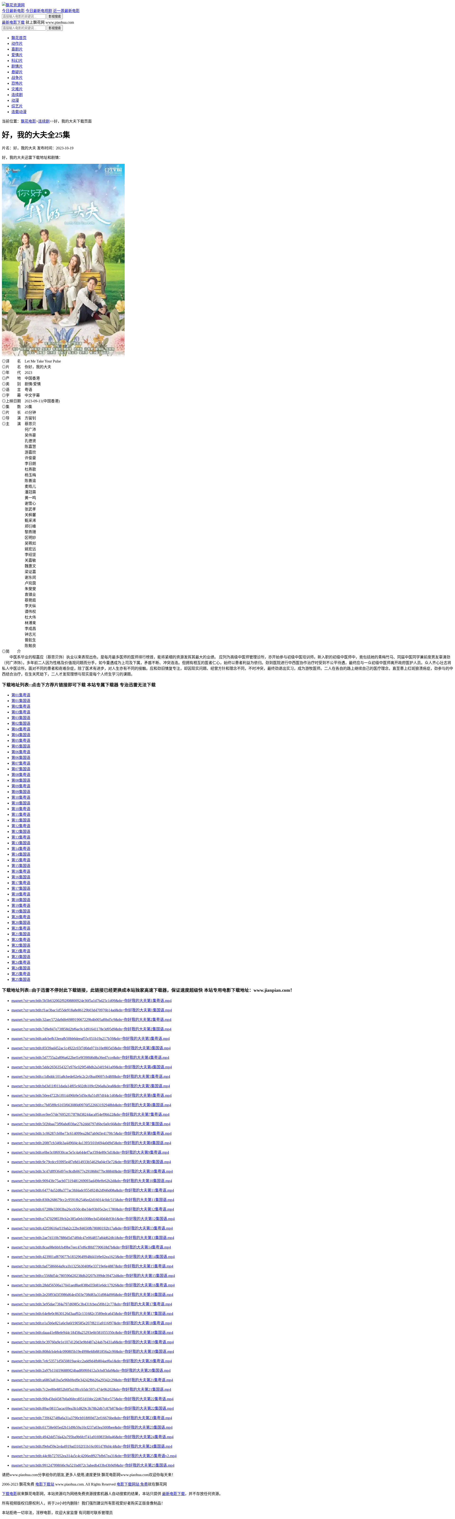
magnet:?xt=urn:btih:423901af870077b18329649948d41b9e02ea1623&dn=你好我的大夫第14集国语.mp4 (93, 1257)
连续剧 (17, 95)
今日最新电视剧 (39, 11)
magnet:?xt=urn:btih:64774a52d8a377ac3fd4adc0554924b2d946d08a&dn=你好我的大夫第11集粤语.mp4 (92, 1190)
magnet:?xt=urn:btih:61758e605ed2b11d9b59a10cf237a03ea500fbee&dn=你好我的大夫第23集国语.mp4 (92, 1427)
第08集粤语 (20, 775)
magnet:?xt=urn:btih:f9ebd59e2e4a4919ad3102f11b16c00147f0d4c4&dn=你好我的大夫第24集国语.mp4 (91, 1446)
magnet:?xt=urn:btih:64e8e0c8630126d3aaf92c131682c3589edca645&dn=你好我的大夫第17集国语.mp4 (92, 1314)
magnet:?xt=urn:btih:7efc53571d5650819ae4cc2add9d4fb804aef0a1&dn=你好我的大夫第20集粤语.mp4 (91, 1361)
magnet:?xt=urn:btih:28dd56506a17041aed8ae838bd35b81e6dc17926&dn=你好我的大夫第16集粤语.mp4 (93, 1285)
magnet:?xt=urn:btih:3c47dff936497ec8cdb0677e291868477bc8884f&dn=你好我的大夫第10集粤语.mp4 (92, 1171)
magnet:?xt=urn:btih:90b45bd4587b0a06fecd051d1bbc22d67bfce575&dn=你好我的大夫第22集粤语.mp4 (92, 1399)
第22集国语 (20, 945)
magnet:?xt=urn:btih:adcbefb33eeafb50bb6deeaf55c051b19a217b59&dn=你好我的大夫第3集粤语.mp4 (90, 1039)
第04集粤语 (20, 729)
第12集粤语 (20, 826)
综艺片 (17, 106)
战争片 (17, 78)
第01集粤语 (20, 695)
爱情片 (17, 55)
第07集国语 (20, 769)
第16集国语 (20, 877)
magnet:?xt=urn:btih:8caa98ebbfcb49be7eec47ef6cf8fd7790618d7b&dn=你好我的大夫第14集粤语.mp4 (91, 1247)
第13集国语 (20, 843)
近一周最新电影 (66, 11)
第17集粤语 (20, 883)
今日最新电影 (13, 11)
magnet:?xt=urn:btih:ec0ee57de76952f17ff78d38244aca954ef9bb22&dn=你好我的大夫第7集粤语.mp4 (90, 1114)
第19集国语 (20, 911)
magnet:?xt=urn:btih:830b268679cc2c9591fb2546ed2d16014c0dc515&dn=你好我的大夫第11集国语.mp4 (92, 1200)
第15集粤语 (20, 860)
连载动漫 (19, 112)
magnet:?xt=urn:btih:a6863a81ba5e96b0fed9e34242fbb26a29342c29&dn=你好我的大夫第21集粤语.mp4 (92, 1380)
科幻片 (17, 61)
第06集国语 (20, 758)
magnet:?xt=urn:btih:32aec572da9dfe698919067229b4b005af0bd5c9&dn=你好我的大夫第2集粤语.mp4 (91, 1020)
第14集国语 (20, 854)
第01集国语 (20, 701)
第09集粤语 (20, 786)
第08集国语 (20, 780)
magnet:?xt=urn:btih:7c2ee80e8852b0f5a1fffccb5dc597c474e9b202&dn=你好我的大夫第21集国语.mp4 (91, 1389)
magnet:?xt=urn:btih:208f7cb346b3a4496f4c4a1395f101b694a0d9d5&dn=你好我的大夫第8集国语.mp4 (91, 1143)
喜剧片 (17, 49)
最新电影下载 (13, 22)
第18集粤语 (20, 894)
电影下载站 (44, 1484)
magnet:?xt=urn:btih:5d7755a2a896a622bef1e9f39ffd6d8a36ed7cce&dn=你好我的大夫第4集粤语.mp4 (90, 1057)
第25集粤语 (20, 974)
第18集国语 (20, 900)
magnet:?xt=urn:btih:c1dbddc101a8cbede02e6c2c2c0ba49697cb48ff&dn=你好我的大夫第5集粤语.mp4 (90, 1076)
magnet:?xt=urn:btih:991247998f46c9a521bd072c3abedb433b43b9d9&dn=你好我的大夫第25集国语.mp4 (92, 1465)
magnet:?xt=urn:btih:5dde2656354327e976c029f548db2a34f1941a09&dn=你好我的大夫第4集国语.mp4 (91, 1067)
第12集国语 (20, 832)
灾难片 (17, 89)
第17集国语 (20, 888)
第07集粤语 (20, 763)
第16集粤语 (20, 871)
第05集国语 (20, 746)
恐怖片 (17, 83)
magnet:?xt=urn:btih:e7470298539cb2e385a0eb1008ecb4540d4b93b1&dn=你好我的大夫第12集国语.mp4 (93, 1219)
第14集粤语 (20, 849)
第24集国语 (20, 968)
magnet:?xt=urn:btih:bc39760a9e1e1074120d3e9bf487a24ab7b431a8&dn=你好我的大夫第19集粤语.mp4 (92, 1342)
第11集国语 (20, 820)
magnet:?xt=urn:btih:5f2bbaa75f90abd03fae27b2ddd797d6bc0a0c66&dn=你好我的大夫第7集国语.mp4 (90, 1124)
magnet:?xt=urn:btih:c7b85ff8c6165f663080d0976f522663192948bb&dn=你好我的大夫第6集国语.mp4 (91, 1105)
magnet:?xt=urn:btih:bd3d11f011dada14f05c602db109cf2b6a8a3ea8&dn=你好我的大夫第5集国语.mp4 (90, 1086)
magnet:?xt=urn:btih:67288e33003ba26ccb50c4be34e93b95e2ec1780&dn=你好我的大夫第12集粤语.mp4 (92, 1209)
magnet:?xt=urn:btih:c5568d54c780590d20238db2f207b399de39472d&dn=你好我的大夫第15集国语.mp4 (93, 1276)
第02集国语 (20, 723)
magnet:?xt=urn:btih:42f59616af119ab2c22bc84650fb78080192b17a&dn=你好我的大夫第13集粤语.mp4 (92, 1228)
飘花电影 (28, 121)
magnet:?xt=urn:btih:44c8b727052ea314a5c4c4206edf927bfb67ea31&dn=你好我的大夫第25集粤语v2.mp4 (94, 1456)
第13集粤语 (20, 837)
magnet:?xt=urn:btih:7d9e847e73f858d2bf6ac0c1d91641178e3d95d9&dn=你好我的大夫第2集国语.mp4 (91, 1029)
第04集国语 (20, 735)
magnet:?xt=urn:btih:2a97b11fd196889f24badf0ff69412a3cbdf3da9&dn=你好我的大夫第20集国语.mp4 (91, 1370)
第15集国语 (20, 866)
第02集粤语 (20, 706)
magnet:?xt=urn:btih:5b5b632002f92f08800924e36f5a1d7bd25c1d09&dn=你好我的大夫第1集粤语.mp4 (91, 1001)
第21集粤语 (20, 928)
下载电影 (9, 1494)
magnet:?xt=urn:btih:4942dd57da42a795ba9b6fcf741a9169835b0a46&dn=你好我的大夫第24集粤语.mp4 (92, 1437)
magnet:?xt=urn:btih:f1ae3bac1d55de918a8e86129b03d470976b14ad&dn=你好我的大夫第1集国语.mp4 (91, 1010)
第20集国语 (20, 923)
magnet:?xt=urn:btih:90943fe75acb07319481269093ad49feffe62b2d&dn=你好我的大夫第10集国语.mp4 (91, 1181)
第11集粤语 (20, 814)
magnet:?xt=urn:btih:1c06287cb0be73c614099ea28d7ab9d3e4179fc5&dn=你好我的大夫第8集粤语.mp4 (91, 1133)
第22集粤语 (20, 940)
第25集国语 (20, 979)
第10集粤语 (20, 797)
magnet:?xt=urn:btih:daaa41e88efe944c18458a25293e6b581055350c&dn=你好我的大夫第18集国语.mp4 (92, 1333)
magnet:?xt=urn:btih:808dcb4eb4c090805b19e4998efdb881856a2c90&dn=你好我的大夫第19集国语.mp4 (92, 1351)
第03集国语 (20, 718)
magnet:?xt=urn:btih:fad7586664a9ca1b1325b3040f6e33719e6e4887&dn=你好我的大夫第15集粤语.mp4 (92, 1266)
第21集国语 (20, 934)
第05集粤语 (20, 741)
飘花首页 (19, 38)
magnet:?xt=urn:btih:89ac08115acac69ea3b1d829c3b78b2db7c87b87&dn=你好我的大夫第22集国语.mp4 (92, 1408)
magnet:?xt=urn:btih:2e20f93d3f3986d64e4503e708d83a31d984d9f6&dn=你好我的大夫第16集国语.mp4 (92, 1295)
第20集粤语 (20, 917)
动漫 (15, 100)
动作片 (17, 43)
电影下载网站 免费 (132, 1484)
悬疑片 (17, 72)
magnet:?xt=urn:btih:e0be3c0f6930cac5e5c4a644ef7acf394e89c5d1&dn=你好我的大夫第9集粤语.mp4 (90, 1152)
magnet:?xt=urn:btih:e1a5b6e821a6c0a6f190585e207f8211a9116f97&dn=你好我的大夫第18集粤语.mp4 (91, 1323)
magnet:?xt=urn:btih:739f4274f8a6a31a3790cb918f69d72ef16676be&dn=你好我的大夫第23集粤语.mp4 (91, 1418)
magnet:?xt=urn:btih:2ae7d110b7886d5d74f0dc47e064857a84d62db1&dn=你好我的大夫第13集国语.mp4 (92, 1238)
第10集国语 (20, 803)
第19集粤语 (20, 906)
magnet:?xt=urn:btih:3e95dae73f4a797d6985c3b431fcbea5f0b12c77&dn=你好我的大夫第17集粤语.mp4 (91, 1304)
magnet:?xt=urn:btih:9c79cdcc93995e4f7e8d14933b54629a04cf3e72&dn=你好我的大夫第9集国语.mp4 (91, 1162)
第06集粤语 (20, 752)
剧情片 (17, 66)
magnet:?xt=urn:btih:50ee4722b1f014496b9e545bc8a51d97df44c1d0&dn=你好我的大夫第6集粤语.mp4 (91, 1095)
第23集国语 (20, 957)
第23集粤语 (20, 951)
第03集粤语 (20, 712)
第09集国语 (20, 792)
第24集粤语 (20, 962)
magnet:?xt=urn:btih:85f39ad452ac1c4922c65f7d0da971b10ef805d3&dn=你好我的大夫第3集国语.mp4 (91, 1048)
